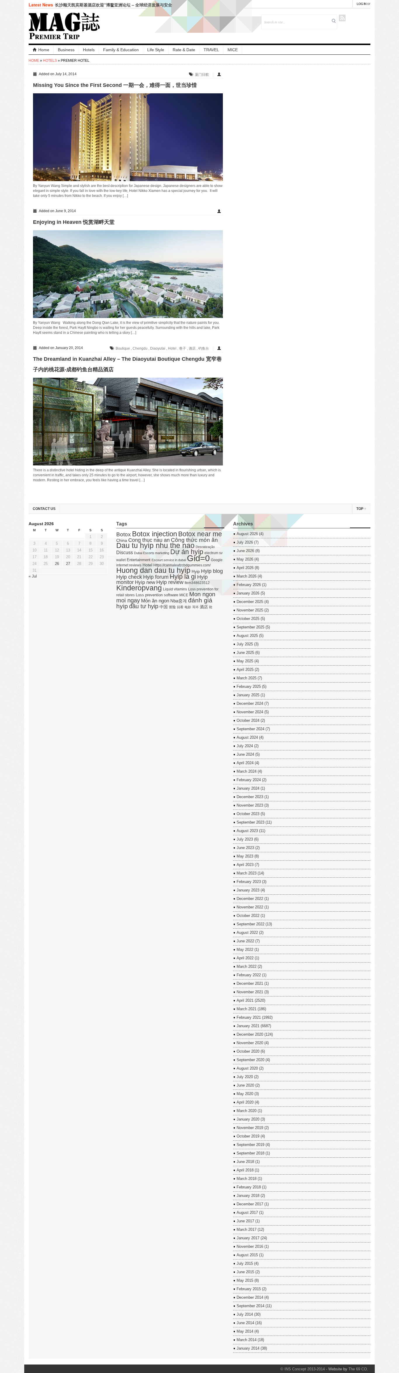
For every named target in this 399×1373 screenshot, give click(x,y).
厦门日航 (202, 75)
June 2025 (245, 652)
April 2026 (245, 568)
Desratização (205, 547)
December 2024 (250, 703)
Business (66, 49)
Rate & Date (184, 49)
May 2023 (245, 856)
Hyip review (169, 582)
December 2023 (250, 797)
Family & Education (121, 49)
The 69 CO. (358, 1369)
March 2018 (246, 1178)
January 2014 (248, 1348)
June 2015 (245, 1272)
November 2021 (250, 992)
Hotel (172, 348)
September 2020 (250, 1060)
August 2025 (247, 635)
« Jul (33, 576)
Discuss (124, 552)
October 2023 (248, 814)
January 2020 (248, 1119)
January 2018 (248, 1195)
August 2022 (247, 932)
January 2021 (248, 1026)
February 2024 (249, 780)
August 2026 (247, 534)
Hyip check (129, 577)
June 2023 (245, 848)
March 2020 (246, 1111)
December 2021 (250, 983)
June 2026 (245, 551)
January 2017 (248, 1238)
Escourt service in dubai (169, 560)
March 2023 (246, 873)
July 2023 (245, 839)
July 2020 (245, 1077)
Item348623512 (197, 583)
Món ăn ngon (155, 601)
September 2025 (250, 627)
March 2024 (246, 771)
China (121, 540)
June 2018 (245, 1161)
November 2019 (250, 1127)
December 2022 (250, 898)
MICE (233, 49)
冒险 (172, 607)
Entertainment (138, 560)
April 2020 (245, 1102)
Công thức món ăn (194, 540)
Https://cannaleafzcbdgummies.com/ (182, 565)
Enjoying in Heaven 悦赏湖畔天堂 (74, 222)
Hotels (89, 49)
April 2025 (245, 669)
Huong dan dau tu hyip (153, 570)
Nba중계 (178, 600)
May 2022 (245, 949)
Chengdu (140, 348)
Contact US (44, 509)
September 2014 (250, 1306)
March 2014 (246, 1340)
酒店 (192, 348)
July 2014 (245, 1314)
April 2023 (245, 864)
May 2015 (245, 1280)
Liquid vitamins (175, 589)
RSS (342, 18)
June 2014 (245, 1323)
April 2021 (245, 1000)
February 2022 (249, 975)
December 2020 (250, 1034)
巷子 (182, 348)
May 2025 (245, 661)
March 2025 (246, 678)
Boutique (123, 348)
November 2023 (250, 805)
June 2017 (245, 1221)
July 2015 (245, 1263)
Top (361, 509)
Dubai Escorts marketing (151, 553)
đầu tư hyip (143, 606)
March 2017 (246, 1229)
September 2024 (250, 729)
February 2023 (249, 881)
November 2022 (250, 907)
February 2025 (249, 686)
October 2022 (248, 915)
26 (57, 563)
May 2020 (245, 1094)
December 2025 (250, 601)
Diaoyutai (157, 348)
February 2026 (249, 584)
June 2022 (245, 941)
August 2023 (247, 831)
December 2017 (250, 1204)
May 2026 (245, 559)
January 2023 (248, 890)
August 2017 (247, 1212)
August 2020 (247, 1068)
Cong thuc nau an (149, 540)
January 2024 (248, 788)
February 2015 (249, 1289)
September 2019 (250, 1144)
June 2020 (245, 1085)
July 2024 (245, 746)
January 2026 (248, 593)
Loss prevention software (157, 595)
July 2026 (245, 542)
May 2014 (245, 1331)
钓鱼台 (203, 348)
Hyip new (145, 582)
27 (68, 563)
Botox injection (154, 534)
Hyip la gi (183, 576)
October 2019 (248, 1136)
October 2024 (248, 720)
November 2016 (250, 1246)
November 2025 (250, 610)
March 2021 (246, 1009)
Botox (123, 534)
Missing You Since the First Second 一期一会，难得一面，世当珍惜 (115, 85)
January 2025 (248, 695)
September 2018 (250, 1153)
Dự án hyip (186, 552)
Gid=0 (198, 558)
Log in (361, 4)
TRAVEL (211, 49)
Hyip (196, 571)
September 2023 (250, 822)
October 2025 (248, 618)
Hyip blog (212, 571)
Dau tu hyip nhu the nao (155, 545)
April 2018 (245, 1170)
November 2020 (250, 1043)
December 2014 (250, 1297)
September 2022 (250, 924)
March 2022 (246, 966)
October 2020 (248, 1051)
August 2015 (247, 1255)
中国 (163, 607)
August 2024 (247, 737)
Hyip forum (156, 577)
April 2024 (245, 763)
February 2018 (249, 1187)
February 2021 (249, 1017)
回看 (180, 607)
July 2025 (245, 644)
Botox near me (200, 534)
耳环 (195, 607)
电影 (188, 607)
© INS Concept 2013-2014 (302, 1369)
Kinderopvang (139, 588)
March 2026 (246, 576)
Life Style (155, 49)
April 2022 (245, 958)
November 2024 (250, 712)
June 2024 (245, 754)
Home (43, 49)
